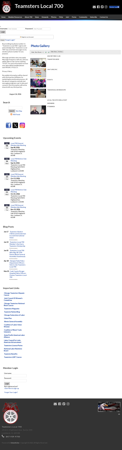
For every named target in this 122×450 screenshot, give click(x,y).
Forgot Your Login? (11, 392)
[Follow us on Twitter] (102, 7)
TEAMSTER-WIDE (53, 59)
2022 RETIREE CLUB (53, 56)
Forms (74, 17)
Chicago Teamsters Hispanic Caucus (14, 294)
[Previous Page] (46, 52)
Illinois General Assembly (13, 321)
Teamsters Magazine (11, 309)
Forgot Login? (10, 40)
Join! (67, 17)
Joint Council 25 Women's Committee (13, 299)
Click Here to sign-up (11, 388)
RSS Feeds (16, 114)
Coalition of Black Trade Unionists (13, 331)
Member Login (114, 7)
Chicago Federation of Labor (14, 315)
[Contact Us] (95, 7)
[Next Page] (48, 52)
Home (3, 17)
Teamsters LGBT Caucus (13, 357)
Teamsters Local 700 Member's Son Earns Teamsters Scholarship (17, 244)
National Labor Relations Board (13, 350)
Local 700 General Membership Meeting (18, 144)
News (37, 17)
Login (3, 32)
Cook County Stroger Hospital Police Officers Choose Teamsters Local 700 (18, 274)
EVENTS (50, 79)
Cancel (2, 40)
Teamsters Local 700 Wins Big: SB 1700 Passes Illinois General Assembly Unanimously (17, 253)
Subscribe (93, 17)
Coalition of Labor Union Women (13, 326)
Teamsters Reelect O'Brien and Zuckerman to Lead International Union (17, 235)
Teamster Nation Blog (12, 312)
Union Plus (8, 318)
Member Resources (15, 17)
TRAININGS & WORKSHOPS (56, 90)
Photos (53, 17)
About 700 (28, 17)
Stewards (45, 17)
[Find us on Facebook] (98, 7)
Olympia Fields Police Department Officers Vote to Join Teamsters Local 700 (17, 264)
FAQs (61, 17)
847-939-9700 (13, 437)
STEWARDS (51, 106)
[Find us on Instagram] (106, 7)
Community (83, 17)
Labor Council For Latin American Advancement (12, 341)
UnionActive (15, 443)
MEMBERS (50, 103)
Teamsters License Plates (13, 345)
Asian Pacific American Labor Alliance (14, 336)
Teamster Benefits (10, 354)
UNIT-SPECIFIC (52, 69)
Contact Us (104, 17)
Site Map (19, 111)
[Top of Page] (119, 414)
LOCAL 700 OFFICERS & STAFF (57, 100)
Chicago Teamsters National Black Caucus (14, 304)
